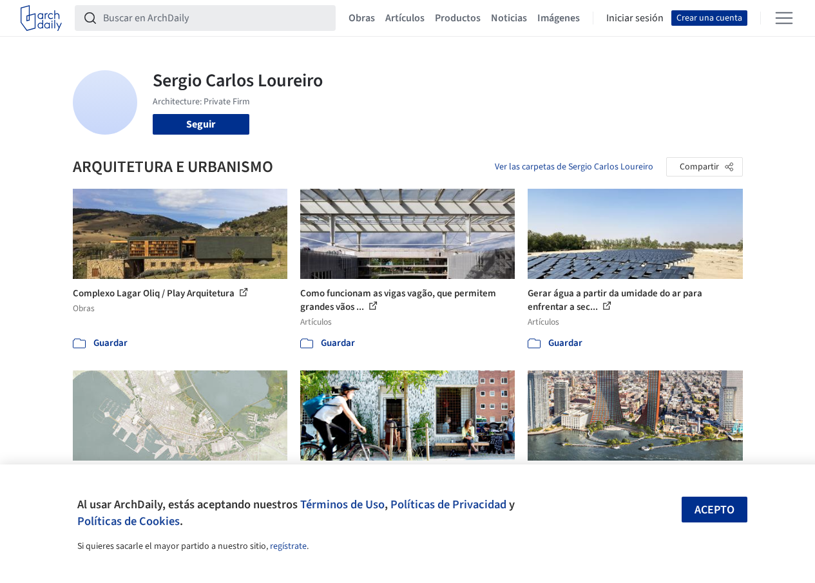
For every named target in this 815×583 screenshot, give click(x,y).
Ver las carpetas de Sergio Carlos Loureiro (574, 166)
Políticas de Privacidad (448, 504)
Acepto (714, 510)
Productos (458, 18)
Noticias (509, 18)
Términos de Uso (342, 504)
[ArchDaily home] (41, 18)
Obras (362, 18)
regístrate (288, 546)
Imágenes (558, 18)
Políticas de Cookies (128, 521)
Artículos (405, 18)
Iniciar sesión (635, 18)
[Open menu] (784, 18)
